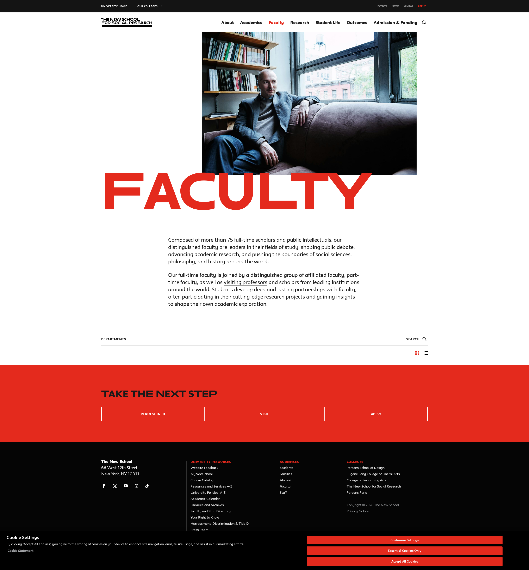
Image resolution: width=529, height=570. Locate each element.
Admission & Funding (395, 22)
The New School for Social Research (374, 486)
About (227, 22)
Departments (113, 339)
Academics (251, 22)
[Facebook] (103, 486)
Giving (408, 6)
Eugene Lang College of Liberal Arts (373, 474)
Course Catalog (202, 480)
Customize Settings (405, 540)
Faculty (276, 22)
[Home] (125, 22)
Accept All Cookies (404, 561)
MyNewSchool (202, 474)
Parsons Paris (357, 492)
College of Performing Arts (366, 480)
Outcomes (357, 22)
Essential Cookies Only (404, 551)
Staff (283, 492)
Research (299, 22)
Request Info (153, 414)
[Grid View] (416, 354)
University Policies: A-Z (208, 492)
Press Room (200, 530)
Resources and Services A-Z (211, 486)
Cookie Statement (20, 551)
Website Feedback (204, 468)
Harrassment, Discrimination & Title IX (220, 523)
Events (382, 6)
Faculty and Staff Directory (211, 511)
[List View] (425, 354)
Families (286, 474)
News (395, 6)
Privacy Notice (358, 511)
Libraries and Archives (207, 505)
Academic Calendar (205, 499)
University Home (114, 6)
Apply (422, 6)
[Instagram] (136, 486)
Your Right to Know (205, 517)
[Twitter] (114, 486)
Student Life (328, 22)
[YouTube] (125, 486)
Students (286, 468)
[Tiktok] (147, 486)
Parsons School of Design (366, 468)
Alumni (285, 480)
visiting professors (245, 282)
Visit (264, 414)
